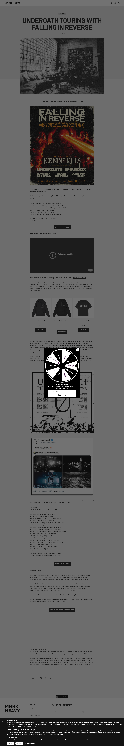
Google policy (110, 739)
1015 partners (16, 722)
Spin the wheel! (62, 395)
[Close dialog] (77, 349)
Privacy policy (100, 739)
